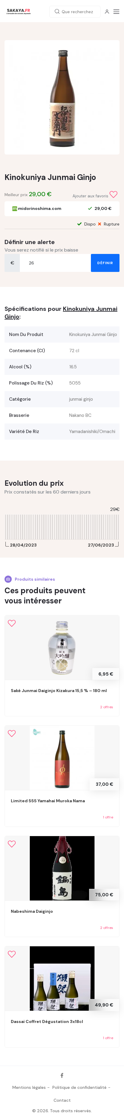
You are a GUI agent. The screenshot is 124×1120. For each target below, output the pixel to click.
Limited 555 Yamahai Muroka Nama (48, 800)
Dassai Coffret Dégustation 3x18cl (47, 1021)
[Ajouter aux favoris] (113, 195)
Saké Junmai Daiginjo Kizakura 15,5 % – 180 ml (59, 690)
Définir (105, 263)
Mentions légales (29, 1087)
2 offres (106, 707)
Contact (62, 1100)
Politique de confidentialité (79, 1087)
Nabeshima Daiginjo (32, 911)
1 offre (108, 817)
